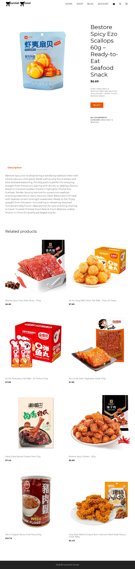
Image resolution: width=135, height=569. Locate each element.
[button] (126, 4)
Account (103, 4)
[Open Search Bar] (120, 4)
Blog (90, 4)
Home (68, 4)
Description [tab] (15, 167)
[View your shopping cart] (114, 4)
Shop (80, 4)
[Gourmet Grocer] (18, 4)
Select (97, 105)
